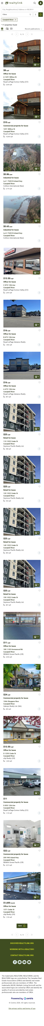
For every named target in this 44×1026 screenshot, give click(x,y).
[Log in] (40, 3)
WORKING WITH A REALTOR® (22, 949)
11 (38, 897)
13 (38, 64)
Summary (11, 28)
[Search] (35, 3)
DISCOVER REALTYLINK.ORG (22, 943)
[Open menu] (2, 3)
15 (38, 689)
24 (38, 845)
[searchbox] (20, 9)
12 (38, 273)
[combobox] (22, 9)
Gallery (2, 28)
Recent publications (32, 29)
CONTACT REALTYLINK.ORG (22, 955)
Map (7, 28)
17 (38, 637)
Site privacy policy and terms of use (22, 1009)
